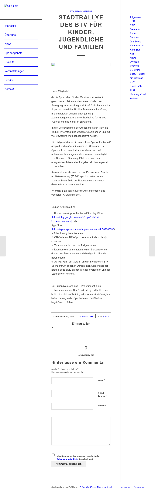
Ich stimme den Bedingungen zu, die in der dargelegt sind (78, 457)
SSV (132, 82)
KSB (132, 53)
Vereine (87, 11)
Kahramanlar (137, 45)
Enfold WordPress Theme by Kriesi (96, 486)
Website (102, 405)
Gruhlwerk (135, 41)
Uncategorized (138, 94)
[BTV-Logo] (81, 74)
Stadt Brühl (136, 86)
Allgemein (135, 17)
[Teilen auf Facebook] (56, 328)
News (78, 11)
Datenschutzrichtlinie (67, 458)
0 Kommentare (86, 316)
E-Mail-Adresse (102, 394)
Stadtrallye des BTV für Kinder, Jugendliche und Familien (81, 32)
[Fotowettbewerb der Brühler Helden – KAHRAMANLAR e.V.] (3, 246)
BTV (72, 11)
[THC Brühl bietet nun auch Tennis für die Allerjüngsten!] (152, 246)
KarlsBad (135, 49)
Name (101, 380)
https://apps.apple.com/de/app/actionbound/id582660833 (83, 229)
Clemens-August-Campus (135, 33)
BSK (132, 21)
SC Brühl (135, 69)
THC (132, 90)
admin (105, 316)
